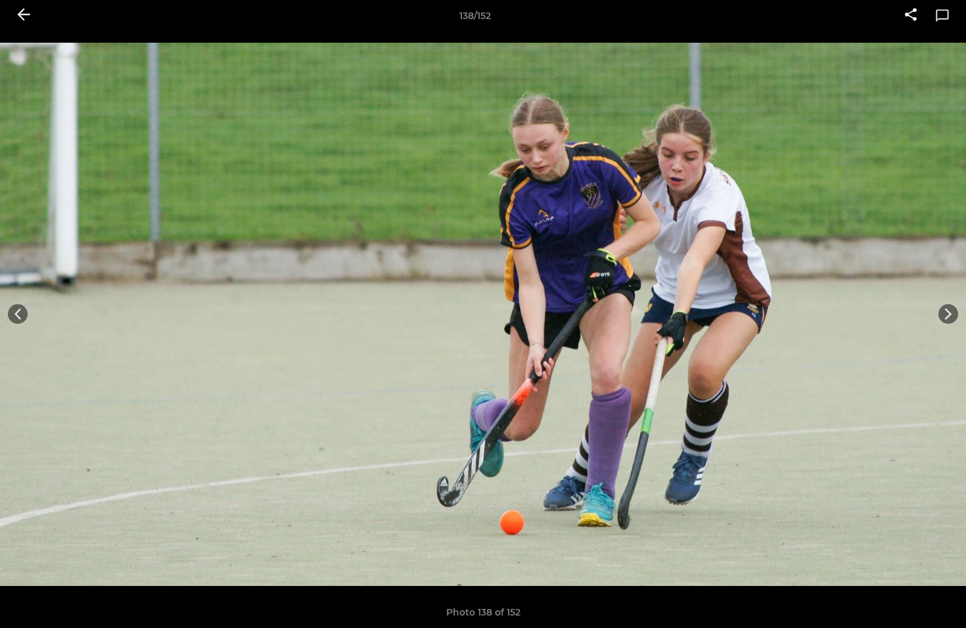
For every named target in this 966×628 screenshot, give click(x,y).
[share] (911, 16)
